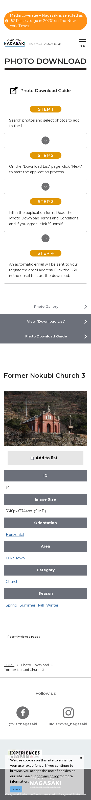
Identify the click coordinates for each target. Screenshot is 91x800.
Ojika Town (15, 558)
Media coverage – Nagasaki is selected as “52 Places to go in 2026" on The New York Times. (46, 20)
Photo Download (35, 665)
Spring (11, 605)
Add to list (46, 457)
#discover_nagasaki (68, 724)
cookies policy (48, 776)
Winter (52, 605)
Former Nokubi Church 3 (24, 670)
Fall (41, 605)
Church (12, 581)
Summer (27, 605)
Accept (16, 789)
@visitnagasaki (23, 724)
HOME (9, 665)
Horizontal (15, 534)
